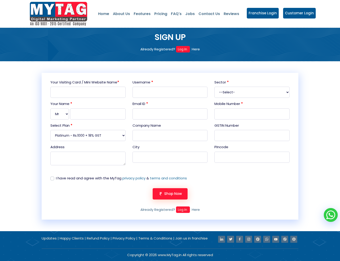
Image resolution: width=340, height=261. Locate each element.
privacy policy (133, 178)
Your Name (61, 103)
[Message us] (331, 214)
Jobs (190, 13)
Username (143, 82)
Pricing (160, 13)
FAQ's (176, 13)
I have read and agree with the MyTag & (121, 178)
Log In (183, 49)
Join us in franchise (191, 238)
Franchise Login (263, 13)
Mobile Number (228, 103)
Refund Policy (99, 238)
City (136, 146)
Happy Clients (72, 238)
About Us (121, 13)
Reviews (231, 13)
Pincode (221, 146)
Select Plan (61, 125)
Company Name (147, 125)
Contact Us (209, 13)
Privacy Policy (124, 238)
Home (103, 13)
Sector (221, 82)
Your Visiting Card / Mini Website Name (84, 82)
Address (57, 146)
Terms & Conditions (155, 238)
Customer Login (299, 13)
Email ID (140, 103)
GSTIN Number (226, 125)
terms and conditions (168, 178)
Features (142, 13)
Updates (50, 238)
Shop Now (173, 193)
